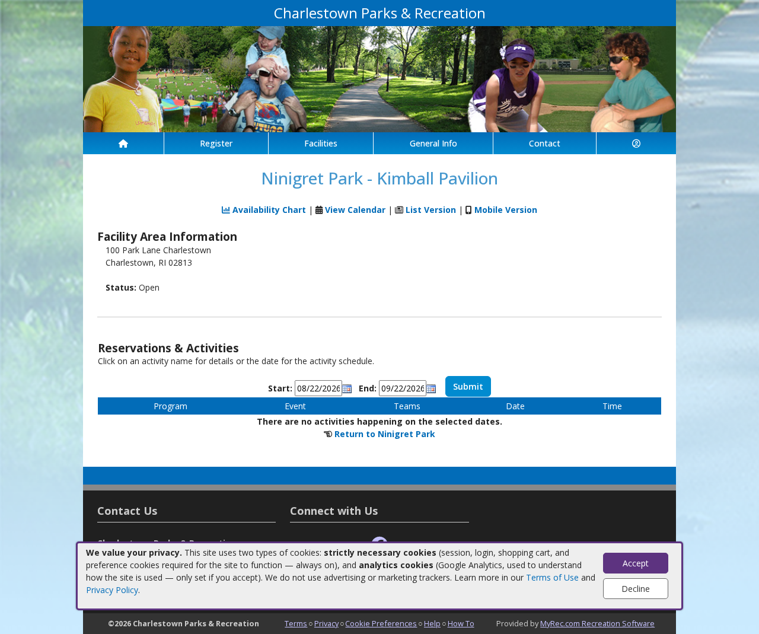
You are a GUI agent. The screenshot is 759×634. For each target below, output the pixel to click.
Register (216, 143)
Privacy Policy (112, 589)
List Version (431, 209)
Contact (544, 143)
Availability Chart (268, 209)
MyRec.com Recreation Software (597, 623)
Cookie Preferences (381, 623)
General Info (433, 143)
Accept (636, 563)
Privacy (326, 623)
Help (432, 623)
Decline (635, 588)
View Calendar (355, 209)
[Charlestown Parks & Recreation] (379, 78)
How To (461, 623)
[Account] (636, 143)
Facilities (320, 143)
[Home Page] (123, 143)
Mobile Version (505, 209)
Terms (296, 623)
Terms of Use (552, 577)
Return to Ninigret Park (384, 433)
